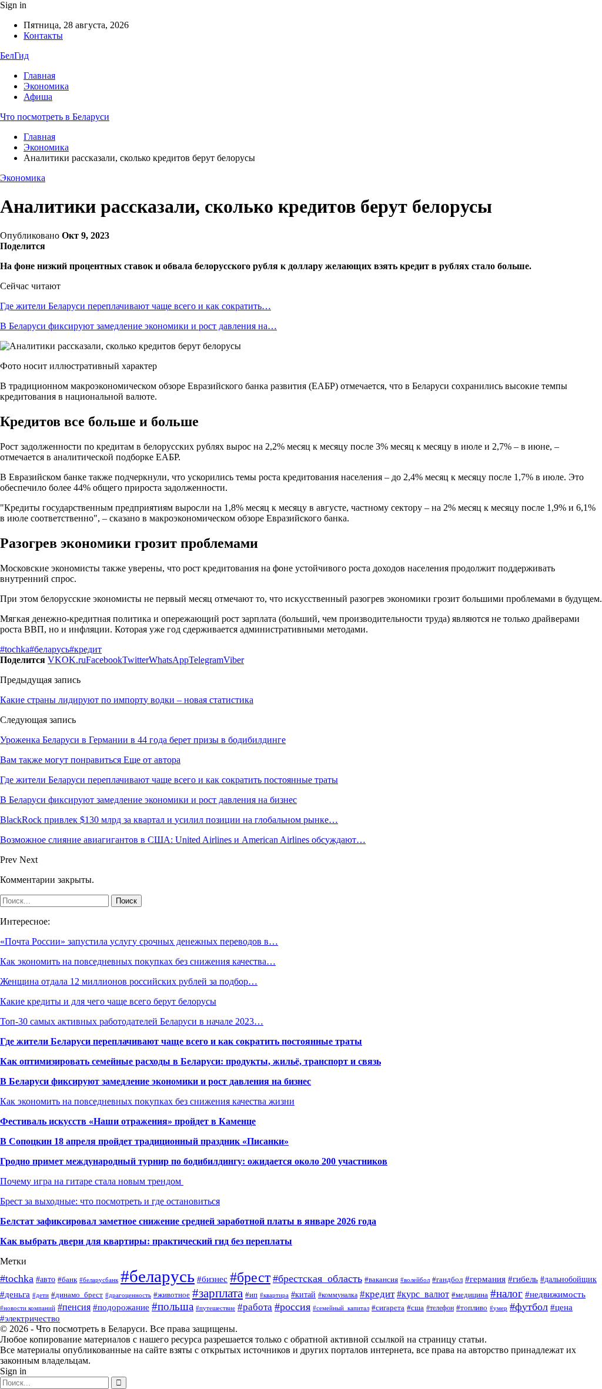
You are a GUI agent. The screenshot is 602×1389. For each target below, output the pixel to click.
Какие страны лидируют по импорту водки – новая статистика (126, 700)
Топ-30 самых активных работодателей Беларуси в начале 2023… (131, 1021)
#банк (67, 1280)
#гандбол (447, 1279)
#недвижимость (555, 1294)
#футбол (529, 1307)
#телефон (440, 1308)
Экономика (46, 86)
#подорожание (121, 1307)
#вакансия (381, 1280)
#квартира (274, 1295)
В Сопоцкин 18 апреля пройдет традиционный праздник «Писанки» (144, 1141)
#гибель (523, 1279)
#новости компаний (27, 1307)
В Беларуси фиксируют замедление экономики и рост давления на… (138, 326)
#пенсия (74, 1307)
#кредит (85, 649)
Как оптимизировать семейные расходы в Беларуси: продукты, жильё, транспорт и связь (190, 1061)
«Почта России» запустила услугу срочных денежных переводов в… (139, 941)
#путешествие (215, 1308)
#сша (415, 1308)
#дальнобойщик (568, 1279)
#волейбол (415, 1279)
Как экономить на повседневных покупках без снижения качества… (138, 961)
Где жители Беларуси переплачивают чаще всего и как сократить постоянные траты (181, 1041)
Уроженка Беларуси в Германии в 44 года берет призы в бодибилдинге (143, 740)
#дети (40, 1294)
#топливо (471, 1308)
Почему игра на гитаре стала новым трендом (91, 1181)
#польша (172, 1307)
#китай (303, 1294)
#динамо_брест (77, 1294)
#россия (292, 1307)
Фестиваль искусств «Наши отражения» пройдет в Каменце (128, 1121)
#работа (255, 1307)
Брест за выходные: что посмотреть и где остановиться (110, 1201)
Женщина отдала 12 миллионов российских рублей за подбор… (128, 981)
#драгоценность (128, 1295)
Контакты (43, 36)
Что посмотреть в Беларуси (54, 117)
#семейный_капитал (341, 1307)
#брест (250, 1277)
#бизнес (212, 1279)
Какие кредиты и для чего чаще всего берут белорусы (108, 1001)
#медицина (470, 1294)
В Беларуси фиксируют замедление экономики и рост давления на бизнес (155, 1081)
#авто (45, 1279)
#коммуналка (337, 1295)
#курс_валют (423, 1294)
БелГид (14, 56)
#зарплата (217, 1293)
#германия (485, 1279)
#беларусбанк (98, 1280)
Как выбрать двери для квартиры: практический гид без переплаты (146, 1241)
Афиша (38, 97)
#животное (171, 1295)
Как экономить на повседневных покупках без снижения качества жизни (147, 1101)
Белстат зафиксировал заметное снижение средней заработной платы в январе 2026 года (188, 1221)
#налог (506, 1293)
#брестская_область (317, 1278)
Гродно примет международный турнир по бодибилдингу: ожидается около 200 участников (193, 1161)
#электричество (30, 1318)
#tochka (14, 649)
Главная (39, 76)
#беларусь (49, 649)
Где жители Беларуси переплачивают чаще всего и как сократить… (135, 306)
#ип (251, 1294)
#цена (561, 1307)
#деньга (15, 1294)
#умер (498, 1308)
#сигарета (388, 1307)
